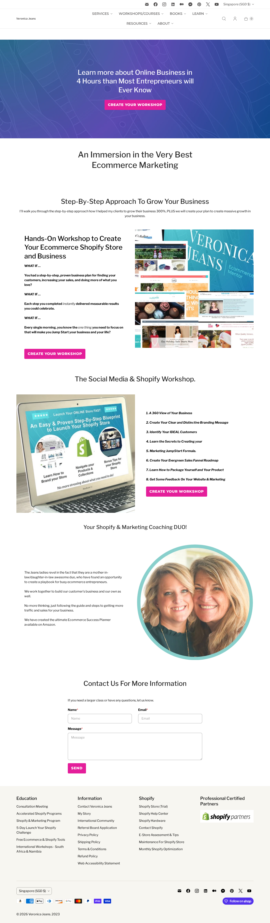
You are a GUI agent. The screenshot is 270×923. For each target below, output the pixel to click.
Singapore (236, 4)
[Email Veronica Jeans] (147, 4)
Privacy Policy (88, 835)
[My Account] (235, 18)
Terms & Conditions (92, 849)
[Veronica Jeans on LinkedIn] (173, 4)
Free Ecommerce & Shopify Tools (40, 840)
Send (77, 768)
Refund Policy (88, 856)
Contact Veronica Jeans (95, 806)
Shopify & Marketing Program (38, 821)
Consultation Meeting (32, 806)
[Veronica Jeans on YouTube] (216, 4)
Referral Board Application (97, 828)
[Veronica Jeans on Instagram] (164, 4)
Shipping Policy (89, 842)
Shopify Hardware (152, 821)
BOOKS (176, 14)
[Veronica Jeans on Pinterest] (199, 4)
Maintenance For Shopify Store (161, 842)
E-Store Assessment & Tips (159, 835)
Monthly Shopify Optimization (161, 849)
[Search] (223, 18)
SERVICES (100, 14)
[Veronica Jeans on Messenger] (190, 4)
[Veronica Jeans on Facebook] (155, 4)
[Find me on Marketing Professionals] (227, 826)
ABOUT (164, 23)
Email (143, 710)
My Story (84, 813)
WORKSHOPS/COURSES (139, 14)
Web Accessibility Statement (99, 863)
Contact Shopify (151, 828)
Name (73, 710)
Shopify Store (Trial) (153, 806)
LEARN (198, 14)
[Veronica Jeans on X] (208, 4)
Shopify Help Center (153, 813)
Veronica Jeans (39, 914)
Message (75, 729)
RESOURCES (137, 23)
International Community (96, 821)
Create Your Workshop (135, 105)
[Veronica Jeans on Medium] (181, 4)
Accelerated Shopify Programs (39, 813)
